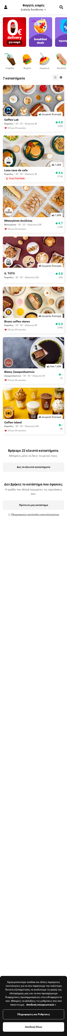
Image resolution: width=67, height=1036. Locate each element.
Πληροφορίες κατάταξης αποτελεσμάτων (35, 514)
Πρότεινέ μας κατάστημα (33, 505)
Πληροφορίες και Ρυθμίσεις (33, 1014)
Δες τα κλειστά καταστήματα (33, 467)
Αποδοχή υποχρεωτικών (40, 1004)
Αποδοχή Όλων (33, 1026)
